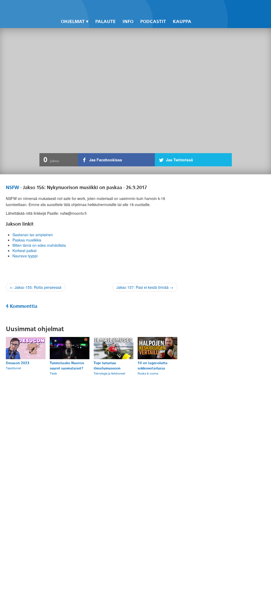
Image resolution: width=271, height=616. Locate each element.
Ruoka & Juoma (148, 373)
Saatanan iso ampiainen (32, 234)
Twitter (206, 8)
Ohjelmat (73, 21)
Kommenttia (21, 306)
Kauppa (182, 21)
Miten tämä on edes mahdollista (39, 245)
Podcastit (153, 21)
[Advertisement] (223, 392)
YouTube (215, 8)
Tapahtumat (13, 368)
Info (128, 21)
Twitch (224, 8)
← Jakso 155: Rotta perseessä (35, 287)
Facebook (197, 8)
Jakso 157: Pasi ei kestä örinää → (144, 287)
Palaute (105, 21)
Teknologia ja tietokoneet (109, 373)
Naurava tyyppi (25, 255)
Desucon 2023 (17, 363)
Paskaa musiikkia (26, 240)
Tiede (53, 373)
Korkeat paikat (24, 250)
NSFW (12, 187)
